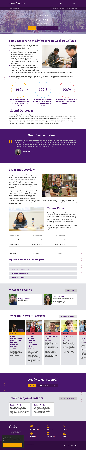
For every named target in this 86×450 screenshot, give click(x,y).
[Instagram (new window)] (64, 445)
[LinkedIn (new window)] (72, 445)
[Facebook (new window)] (68, 445)
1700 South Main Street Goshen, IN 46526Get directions (16, 432)
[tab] (41, 157)
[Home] (17, 3)
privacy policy (18, 439)
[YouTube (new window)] (75, 445)
